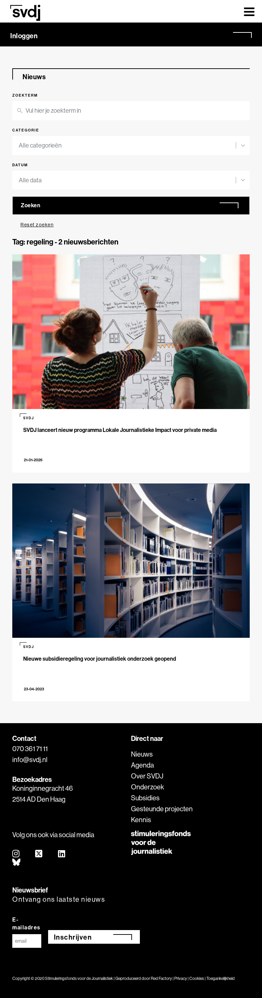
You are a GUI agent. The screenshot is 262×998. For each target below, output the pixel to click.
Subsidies (145, 797)
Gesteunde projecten (162, 808)
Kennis (141, 819)
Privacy (180, 978)
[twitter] (39, 854)
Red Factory (161, 978)
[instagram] (16, 854)
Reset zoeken (37, 225)
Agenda (142, 765)
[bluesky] (16, 862)
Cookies (196, 978)
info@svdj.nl (29, 759)
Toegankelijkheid (220, 978)
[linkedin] (62, 854)
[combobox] (127, 145)
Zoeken (30, 205)
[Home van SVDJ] (25, 13)
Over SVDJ (147, 776)
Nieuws (142, 754)
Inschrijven (73, 937)
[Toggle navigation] (249, 11)
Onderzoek (147, 787)
